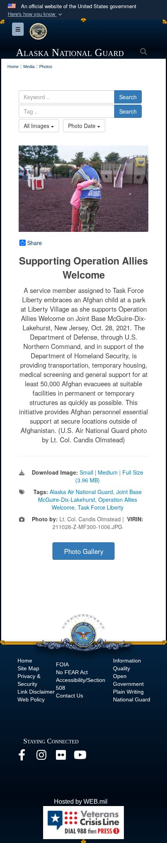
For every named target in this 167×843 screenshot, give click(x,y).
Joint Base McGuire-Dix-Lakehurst (90, 495)
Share (34, 243)
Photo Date (82, 126)
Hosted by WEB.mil (81, 801)
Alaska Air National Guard (81, 492)
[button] (36, 14)
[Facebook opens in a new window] (21, 757)
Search (128, 97)
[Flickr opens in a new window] (60, 757)
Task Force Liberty (101, 507)
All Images (37, 126)
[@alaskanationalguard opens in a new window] (41, 757)
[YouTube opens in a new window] (80, 757)
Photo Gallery (83, 551)
